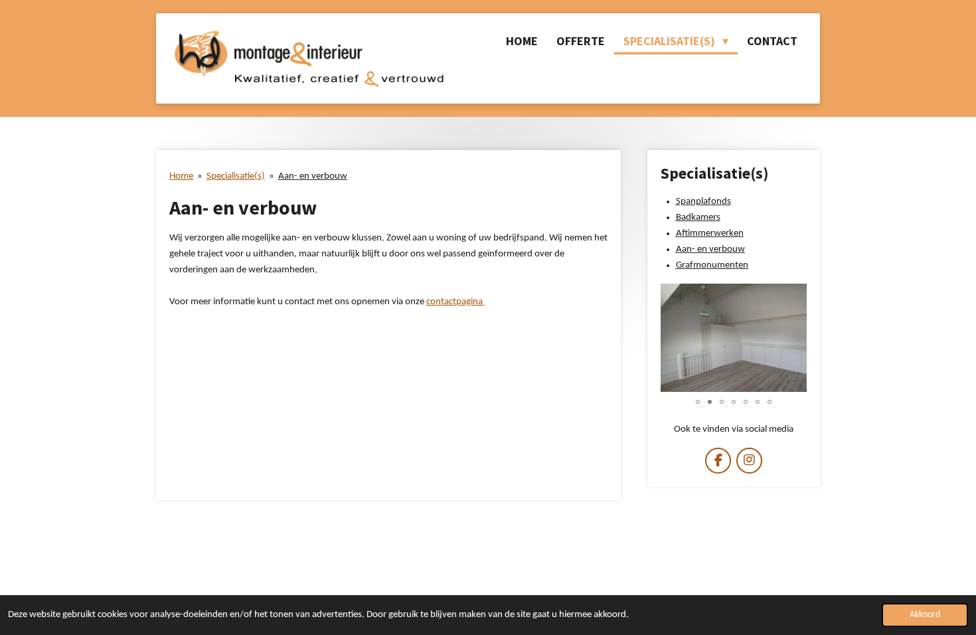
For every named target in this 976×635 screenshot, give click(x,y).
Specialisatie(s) (235, 176)
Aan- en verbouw (312, 176)
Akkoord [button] (925, 614)
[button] (794, 295)
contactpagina (454, 302)
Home (181, 176)
